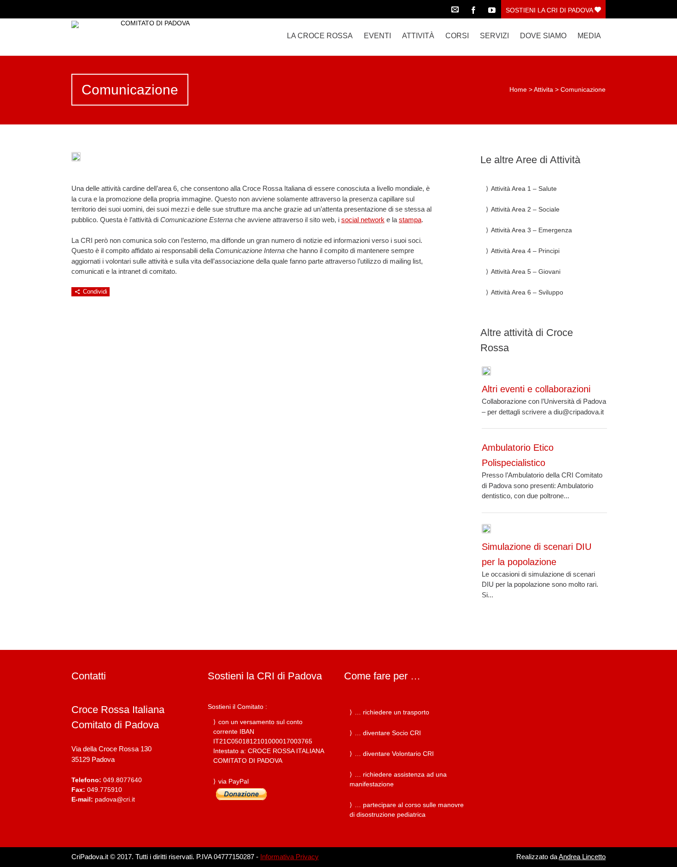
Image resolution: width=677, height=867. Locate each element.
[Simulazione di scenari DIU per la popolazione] (486, 528)
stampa (410, 220)
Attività (418, 36)
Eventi (377, 36)
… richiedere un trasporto (392, 712)
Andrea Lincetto (582, 857)
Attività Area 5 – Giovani (525, 271)
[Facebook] (473, 9)
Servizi (494, 36)
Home (518, 89)
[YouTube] (492, 9)
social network (363, 220)
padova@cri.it (115, 799)
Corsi (457, 36)
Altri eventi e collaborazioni (536, 389)
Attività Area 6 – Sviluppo (527, 292)
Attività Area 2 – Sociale (525, 209)
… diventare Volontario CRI (394, 753)
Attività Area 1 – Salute (524, 188)
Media (589, 36)
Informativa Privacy (289, 857)
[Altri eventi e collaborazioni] (486, 371)
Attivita (543, 89)
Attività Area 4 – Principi (525, 250)
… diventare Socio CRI (388, 733)
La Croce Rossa (320, 36)
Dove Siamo (543, 36)
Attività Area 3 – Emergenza (531, 230)
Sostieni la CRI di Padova (550, 10)
